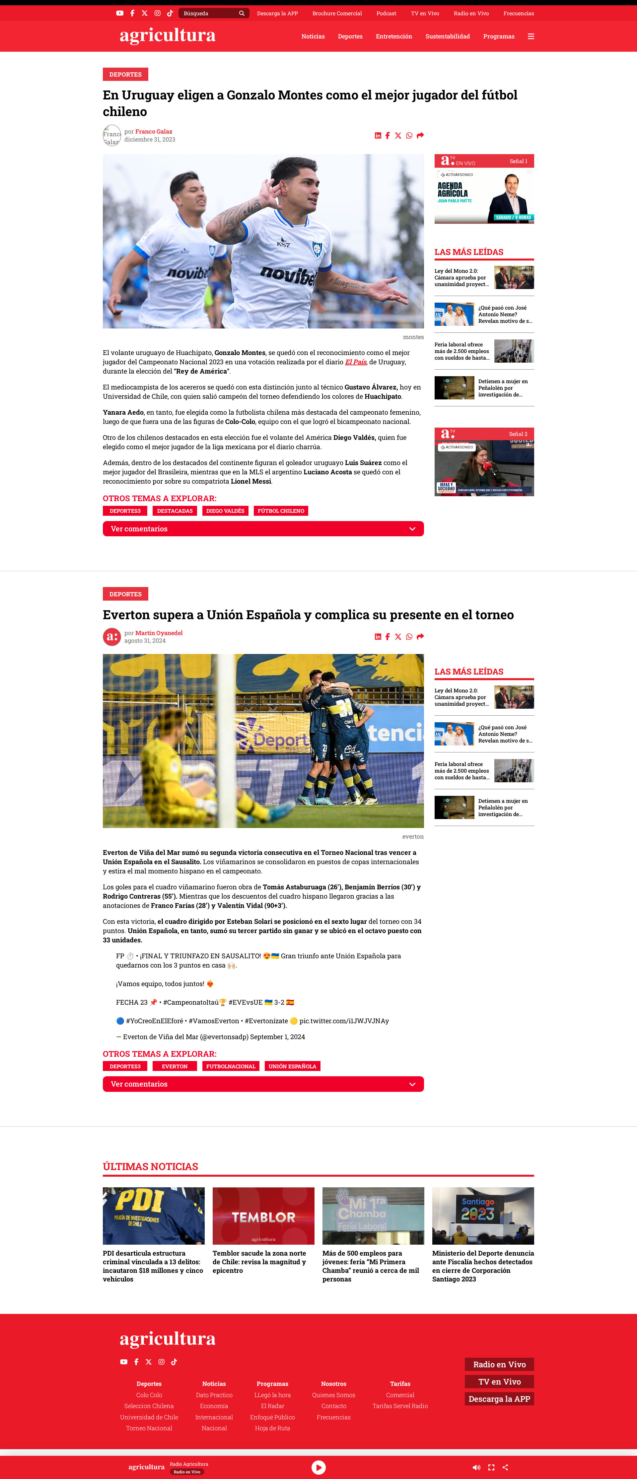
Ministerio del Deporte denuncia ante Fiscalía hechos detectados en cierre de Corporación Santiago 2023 (483, 1266)
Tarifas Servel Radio (400, 1406)
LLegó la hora (272, 1395)
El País (355, 361)
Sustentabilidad (448, 36)
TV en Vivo (425, 13)
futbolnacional (230, 1066)
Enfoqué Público (272, 1417)
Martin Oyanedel (159, 633)
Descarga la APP (277, 13)
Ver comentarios (139, 528)
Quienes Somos (333, 1395)
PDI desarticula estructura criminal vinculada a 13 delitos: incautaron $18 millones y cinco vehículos (153, 1266)
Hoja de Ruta (272, 1428)
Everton (175, 1066)
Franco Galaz (154, 131)
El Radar (272, 1406)
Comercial (400, 1395)
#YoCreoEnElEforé (154, 1020)
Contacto (333, 1406)
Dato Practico (214, 1395)
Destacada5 (175, 510)
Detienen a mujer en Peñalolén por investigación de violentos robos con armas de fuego (503, 388)
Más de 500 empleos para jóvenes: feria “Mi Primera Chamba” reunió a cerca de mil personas (370, 1266)
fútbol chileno (281, 510)
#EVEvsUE (246, 1002)
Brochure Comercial (337, 13)
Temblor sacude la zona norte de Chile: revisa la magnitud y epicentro (259, 1261)
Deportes (350, 36)
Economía (214, 1406)
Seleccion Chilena (149, 1406)
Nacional (214, 1428)
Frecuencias (519, 13)
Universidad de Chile (149, 1417)
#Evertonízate (266, 1020)
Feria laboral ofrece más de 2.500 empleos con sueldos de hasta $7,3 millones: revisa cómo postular (462, 351)
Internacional (214, 1417)
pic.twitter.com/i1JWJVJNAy (344, 1020)
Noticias (313, 36)
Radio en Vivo (471, 13)
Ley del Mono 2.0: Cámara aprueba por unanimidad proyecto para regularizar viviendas (461, 277)
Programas (499, 36)
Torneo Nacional (149, 1428)
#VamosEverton (214, 1020)
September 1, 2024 (277, 1036)
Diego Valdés (225, 510)
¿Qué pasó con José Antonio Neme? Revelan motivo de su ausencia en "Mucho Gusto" (505, 314)
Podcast (386, 13)
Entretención (394, 36)
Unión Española (293, 1066)
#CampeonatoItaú (191, 1002)
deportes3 (125, 510)
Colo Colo (149, 1395)
